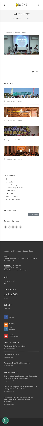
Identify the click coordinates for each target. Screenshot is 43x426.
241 (21, 101)
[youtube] (16, 227)
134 (21, 140)
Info (14, 19)
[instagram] (13, 227)
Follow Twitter (33, 214)
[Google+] (9, 227)
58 (21, 159)
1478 (25, 32)
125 (21, 120)
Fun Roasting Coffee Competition (14, 346)
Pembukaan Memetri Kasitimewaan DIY (17, 363)
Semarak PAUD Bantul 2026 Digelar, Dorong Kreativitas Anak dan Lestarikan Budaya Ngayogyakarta (18, 399)
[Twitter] (20, 227)
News (19, 19)
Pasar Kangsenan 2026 (11, 354)
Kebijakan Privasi (9, 281)
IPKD (5, 283)
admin (18, 32)
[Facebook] (5, 227)
